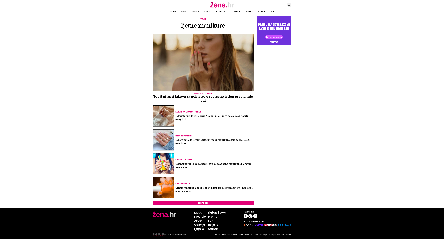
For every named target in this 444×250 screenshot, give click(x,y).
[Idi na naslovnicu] (222, 7)
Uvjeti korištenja (260, 234)
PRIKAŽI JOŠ (203, 203)
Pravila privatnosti (229, 234)
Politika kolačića (245, 234)
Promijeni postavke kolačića (280, 234)
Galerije (195, 11)
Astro (184, 11)
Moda (173, 11)
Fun (272, 11)
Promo (212, 217)
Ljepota (236, 11)
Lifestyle (249, 11)
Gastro (207, 11)
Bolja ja (261, 11)
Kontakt (217, 234)
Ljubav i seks (222, 11)
